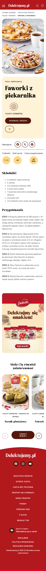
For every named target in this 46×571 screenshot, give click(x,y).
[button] (39, 436)
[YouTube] (30, 463)
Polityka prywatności (23, 542)
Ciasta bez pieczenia (23, 487)
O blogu (23, 515)
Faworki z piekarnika (26, 16)
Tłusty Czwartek (14, 114)
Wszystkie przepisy (26, 12)
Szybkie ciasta (23, 481)
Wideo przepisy (23, 498)
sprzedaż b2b (23, 509)
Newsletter (23, 520)
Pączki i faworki (8, 16)
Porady (23, 504)
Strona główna (9, 12)
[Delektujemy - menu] (3, 6)
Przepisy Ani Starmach (23, 493)
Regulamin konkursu (23, 546)
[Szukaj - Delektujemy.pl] (37, 5)
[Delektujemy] (20, 6)
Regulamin (23, 538)
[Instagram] (23, 463)
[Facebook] (15, 463)
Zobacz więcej (23, 435)
